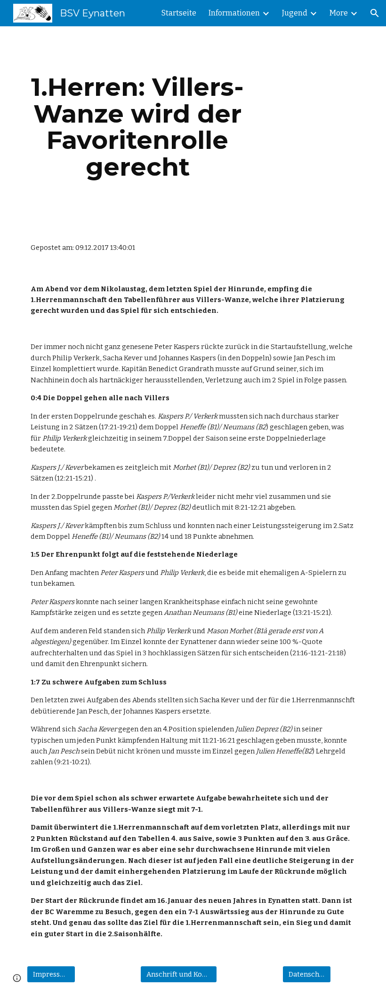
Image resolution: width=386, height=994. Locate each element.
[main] (138, 127)
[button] (374, 13)
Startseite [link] (178, 12)
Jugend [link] (294, 12)
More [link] (339, 12)
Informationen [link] (234, 12)
